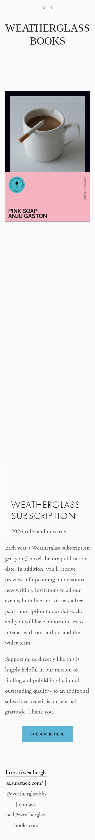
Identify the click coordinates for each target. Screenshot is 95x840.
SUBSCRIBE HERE (47, 734)
